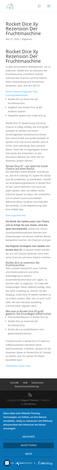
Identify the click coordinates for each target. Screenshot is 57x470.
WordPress (30, 403)
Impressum (38, 382)
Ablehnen (28, 436)
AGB (25, 382)
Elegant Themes (29, 400)
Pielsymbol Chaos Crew (18, 365)
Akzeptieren (29, 445)
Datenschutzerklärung (27, 386)
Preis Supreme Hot (15, 215)
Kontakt (14, 382)
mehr (28, 453)
